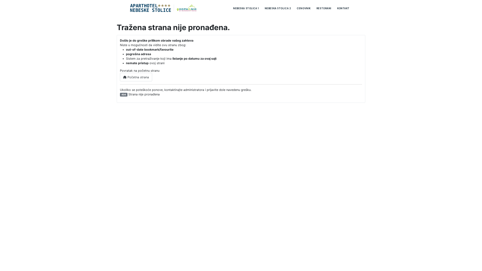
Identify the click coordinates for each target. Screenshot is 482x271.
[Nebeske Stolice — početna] (163, 7)
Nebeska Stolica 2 (278, 8)
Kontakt (343, 8)
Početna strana (138, 77)
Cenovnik (304, 8)
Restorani (324, 8)
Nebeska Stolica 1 (246, 8)
